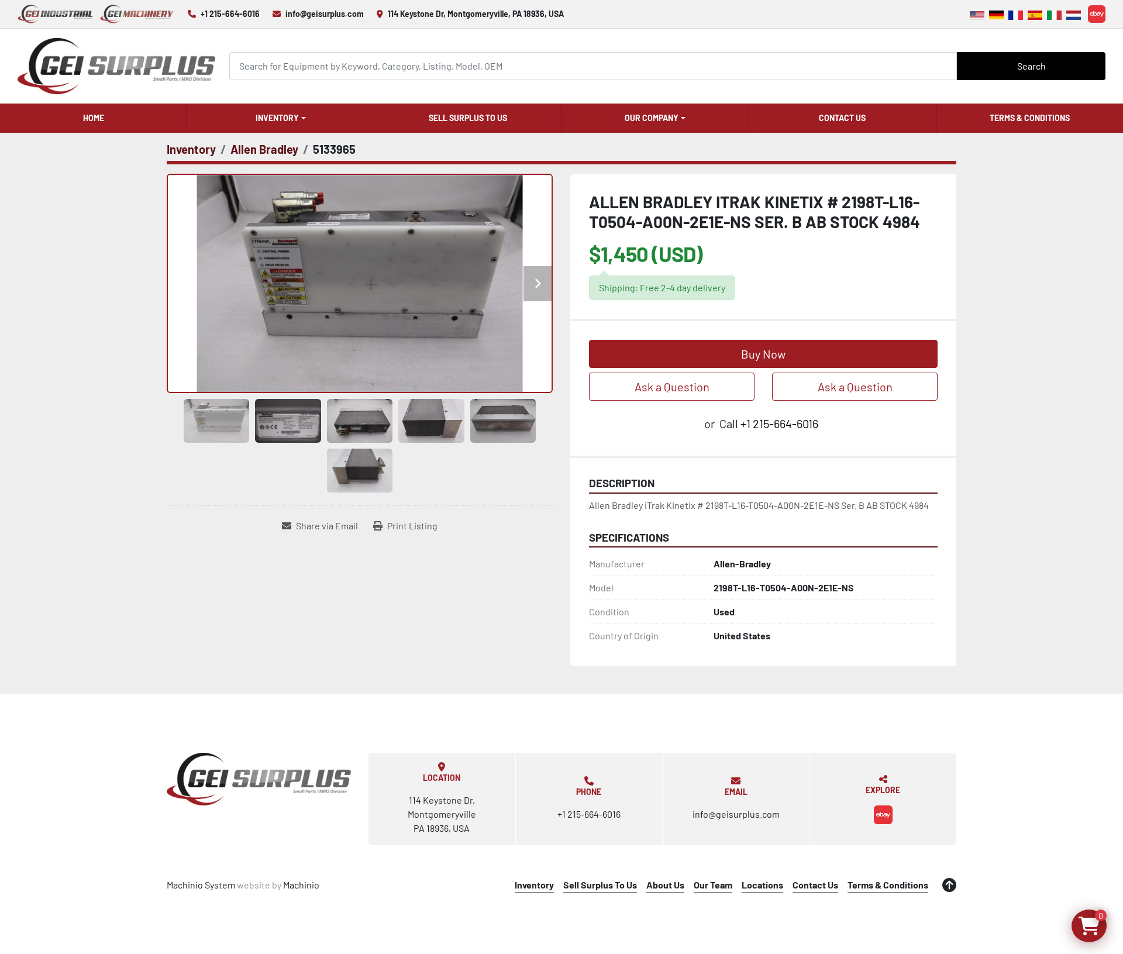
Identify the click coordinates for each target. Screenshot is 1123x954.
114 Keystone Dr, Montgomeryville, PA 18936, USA (476, 14)
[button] (280, 118)
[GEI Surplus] (259, 779)
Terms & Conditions (1030, 118)
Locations (762, 884)
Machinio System (201, 884)
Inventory (277, 118)
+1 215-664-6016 (230, 14)
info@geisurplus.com (324, 14)
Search (1031, 65)
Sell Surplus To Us (468, 118)
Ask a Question (672, 387)
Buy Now (763, 354)
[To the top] (949, 885)
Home (93, 118)
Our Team (713, 884)
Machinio (301, 884)
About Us (665, 884)
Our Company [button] (651, 118)
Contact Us (842, 118)
